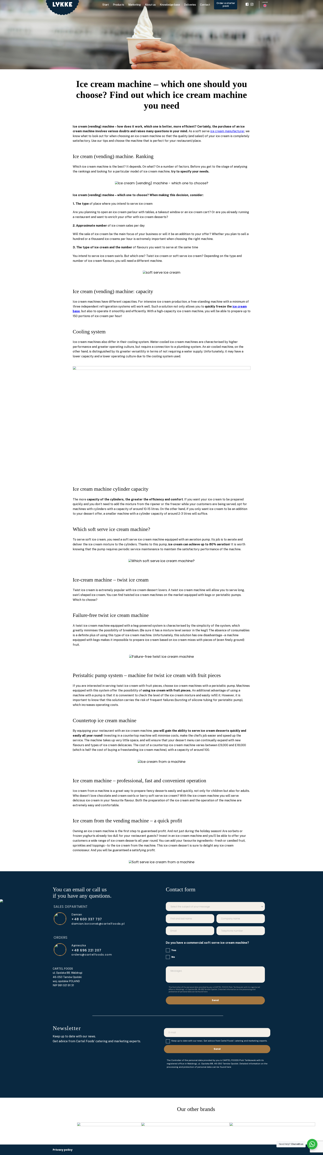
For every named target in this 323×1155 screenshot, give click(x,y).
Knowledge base (170, 4)
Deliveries (190, 4)
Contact (205, 4)
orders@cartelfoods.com (91, 954)
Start (105, 4)
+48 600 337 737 (86, 919)
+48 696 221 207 (86, 950)
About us (150, 4)
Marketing (134, 4)
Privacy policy (63, 1149)
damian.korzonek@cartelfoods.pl (98, 923)
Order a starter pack (225, 4)
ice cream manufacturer (227, 131)
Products (118, 4)
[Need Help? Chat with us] (312, 1144)
